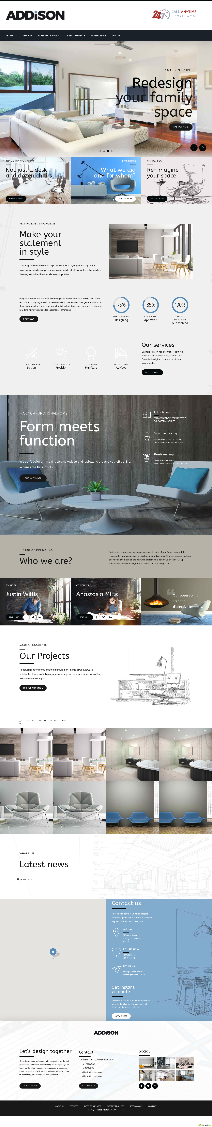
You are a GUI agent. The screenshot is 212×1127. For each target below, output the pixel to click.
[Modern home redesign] (26, 780)
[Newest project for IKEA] (132, 780)
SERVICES (27, 35)
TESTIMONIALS (98, 35)
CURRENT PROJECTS (75, 35)
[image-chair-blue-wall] (106, 180)
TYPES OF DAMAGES (48, 35)
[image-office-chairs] (35, 180)
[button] (194, 147)
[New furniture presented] (26, 833)
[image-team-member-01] (35, 601)
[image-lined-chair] (176, 180)
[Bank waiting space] (132, 833)
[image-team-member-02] (106, 601)
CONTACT (117, 35)
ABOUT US (11, 35)
